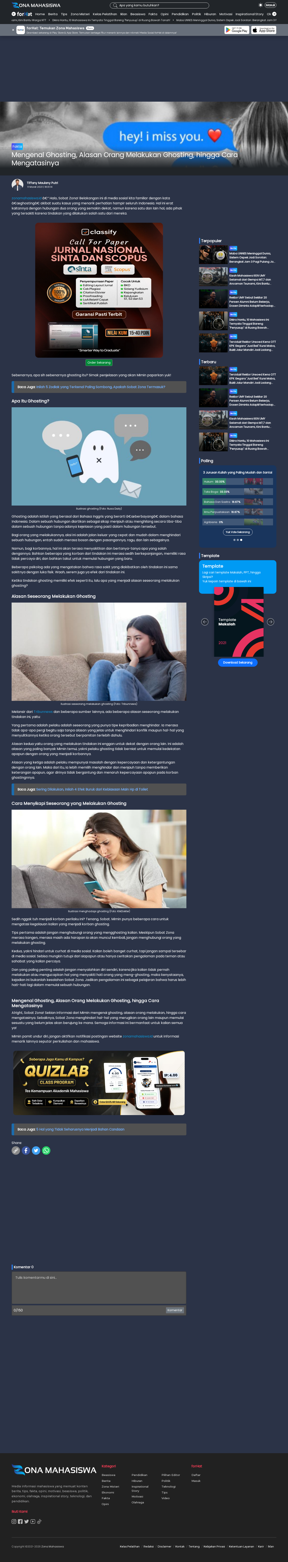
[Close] (224, 751)
